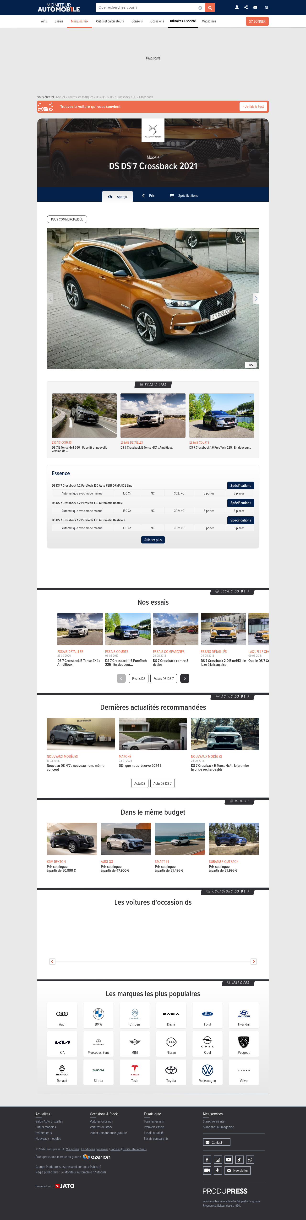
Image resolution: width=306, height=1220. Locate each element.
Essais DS (138, 678)
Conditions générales (94, 1149)
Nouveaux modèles (48, 1138)
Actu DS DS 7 (162, 783)
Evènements (44, 1132)
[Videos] (207, 1170)
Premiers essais (154, 1126)
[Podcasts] (218, 1170)
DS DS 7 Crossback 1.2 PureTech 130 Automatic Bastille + (88, 520)
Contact (217, 1142)
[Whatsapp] (250, 1160)
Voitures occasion (101, 1121)
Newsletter (240, 1170)
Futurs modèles (46, 1126)
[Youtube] (228, 1160)
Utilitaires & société (183, 21)
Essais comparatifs (156, 1138)
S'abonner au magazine (218, 1126)
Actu (44, 21)
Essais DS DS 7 (163, 678)
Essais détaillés (154, 1132)
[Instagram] (218, 1160)
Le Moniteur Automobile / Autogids (83, 1172)
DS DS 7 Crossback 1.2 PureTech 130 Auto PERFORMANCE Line (92, 485)
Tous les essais (154, 1121)
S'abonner (257, 21)
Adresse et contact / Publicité (82, 1166)
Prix (151, 195)
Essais (59, 21)
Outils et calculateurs (110, 21)
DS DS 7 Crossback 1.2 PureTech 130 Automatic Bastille (87, 503)
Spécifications (188, 195)
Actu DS (139, 783)
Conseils (137, 21)
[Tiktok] (239, 1160)
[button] (256, 298)
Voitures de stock (101, 1126)
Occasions (157, 21)
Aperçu (121, 196)
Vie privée (72, 1149)
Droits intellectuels (135, 1149)
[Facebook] (207, 1160)
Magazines (209, 21)
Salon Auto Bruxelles (49, 1121)
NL (267, 7)
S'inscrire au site (213, 1121)
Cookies (115, 1149)
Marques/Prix (79, 21)
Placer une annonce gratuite (108, 1132)
